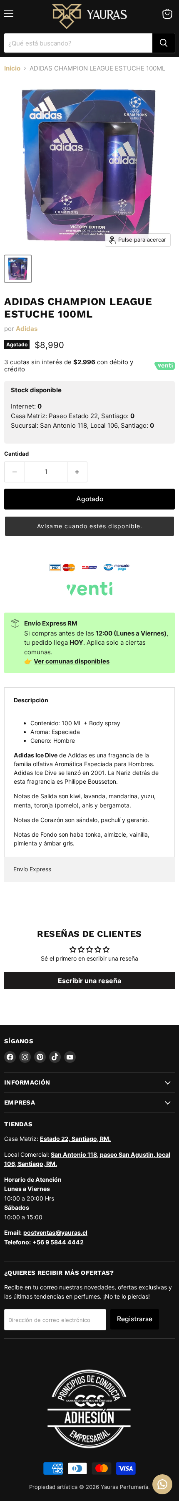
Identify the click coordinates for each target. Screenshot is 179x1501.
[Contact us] (162, 1484)
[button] (89, 526)
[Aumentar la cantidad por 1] (77, 472)
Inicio (12, 68)
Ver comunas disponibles (71, 661)
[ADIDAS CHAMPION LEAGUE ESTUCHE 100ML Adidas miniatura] (18, 268)
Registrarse (134, 1319)
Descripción (31, 700)
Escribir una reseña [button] (89, 980)
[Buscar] (163, 43)
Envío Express (32, 869)
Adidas (26, 329)
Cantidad (16, 454)
